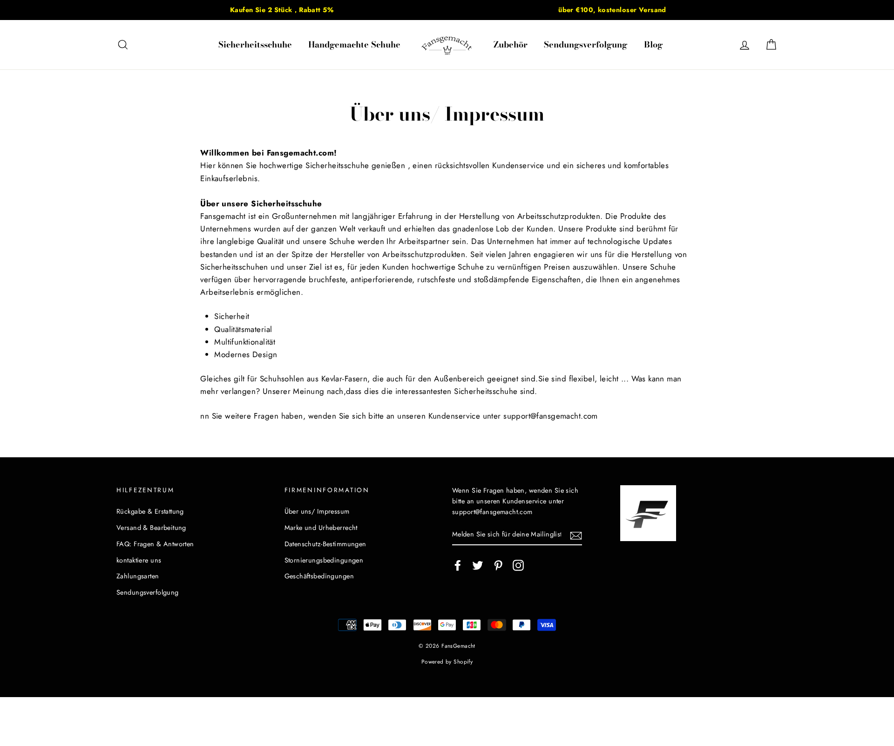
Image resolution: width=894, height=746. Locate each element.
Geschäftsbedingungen (319, 576)
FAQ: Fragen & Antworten (155, 544)
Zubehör (511, 44)
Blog (653, 44)
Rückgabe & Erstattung (150, 511)
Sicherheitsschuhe (255, 44)
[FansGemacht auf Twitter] (477, 565)
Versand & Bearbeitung (151, 527)
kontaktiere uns (138, 560)
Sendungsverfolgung (585, 44)
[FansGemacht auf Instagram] (518, 565)
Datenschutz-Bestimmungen (325, 544)
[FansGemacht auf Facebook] (457, 565)
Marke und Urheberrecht (321, 527)
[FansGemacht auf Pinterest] (498, 565)
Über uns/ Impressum (317, 511)
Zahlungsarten (137, 576)
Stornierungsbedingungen (324, 560)
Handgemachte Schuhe (354, 44)
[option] (281, 10)
